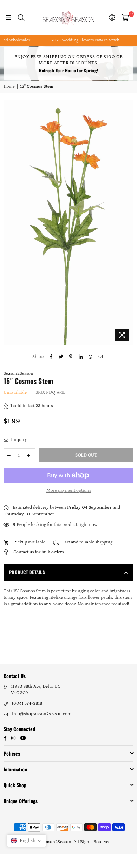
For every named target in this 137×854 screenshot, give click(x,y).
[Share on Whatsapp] (90, 357)
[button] (26, 841)
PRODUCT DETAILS (27, 571)
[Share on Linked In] (80, 357)
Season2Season (18, 373)
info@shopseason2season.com (41, 714)
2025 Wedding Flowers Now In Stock (80, 40)
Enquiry (18, 439)
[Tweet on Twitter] (61, 357)
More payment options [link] (68, 490)
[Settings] (112, 17)
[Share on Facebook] (51, 357)
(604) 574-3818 (27, 703)
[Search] (21, 17)
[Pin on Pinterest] (70, 357)
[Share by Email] (100, 357)
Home (9, 86)
